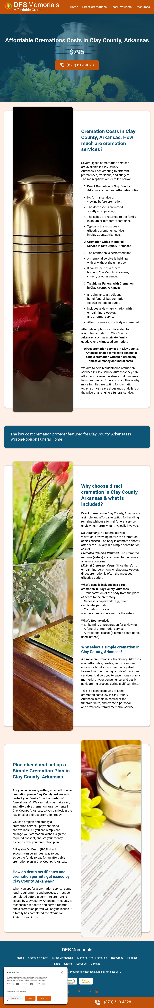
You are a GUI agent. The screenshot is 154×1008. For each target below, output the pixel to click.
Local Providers (121, 7)
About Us (81, 963)
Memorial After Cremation (92, 957)
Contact (95, 963)
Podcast (132, 957)
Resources (143, 7)
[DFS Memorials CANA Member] (86, 981)
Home (74, 7)
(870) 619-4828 (80, 65)
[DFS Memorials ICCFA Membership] (69, 981)
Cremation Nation (38, 957)
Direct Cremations (94, 7)
